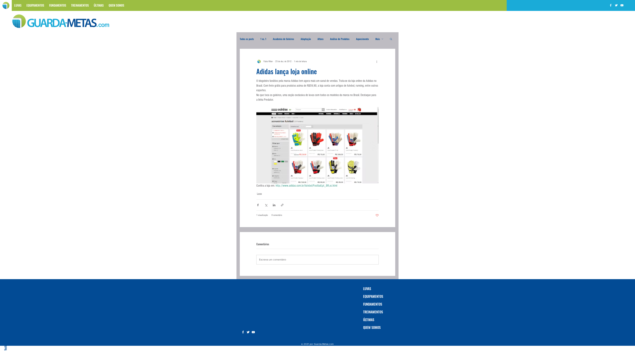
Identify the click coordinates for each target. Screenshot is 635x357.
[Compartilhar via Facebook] (257, 205)
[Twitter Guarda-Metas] (616, 5)
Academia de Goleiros (283, 38)
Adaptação (306, 38)
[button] (391, 39)
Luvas (259, 193)
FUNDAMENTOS (372, 304)
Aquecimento (362, 38)
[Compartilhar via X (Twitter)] (266, 205)
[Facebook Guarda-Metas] (611, 5)
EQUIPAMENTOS (373, 296)
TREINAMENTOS (373, 311)
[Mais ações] (377, 61)
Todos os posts (247, 38)
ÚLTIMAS (368, 319)
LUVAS (367, 288)
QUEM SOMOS (372, 327)
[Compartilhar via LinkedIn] (274, 205)
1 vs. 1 (263, 38)
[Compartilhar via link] (282, 205)
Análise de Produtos (339, 38)
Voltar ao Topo (5, 342)
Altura (320, 38)
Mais (377, 38)
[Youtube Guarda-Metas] (622, 5)
